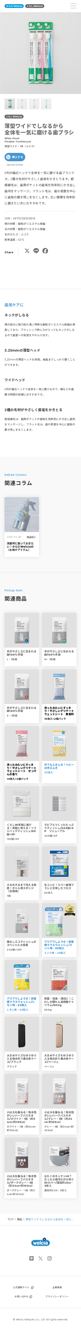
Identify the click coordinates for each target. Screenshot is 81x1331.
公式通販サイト (21, 1287)
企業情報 (57, 1287)
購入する (17, 157)
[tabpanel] (40, 53)
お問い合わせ (22, 1296)
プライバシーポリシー (57, 1296)
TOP (11, 1219)
